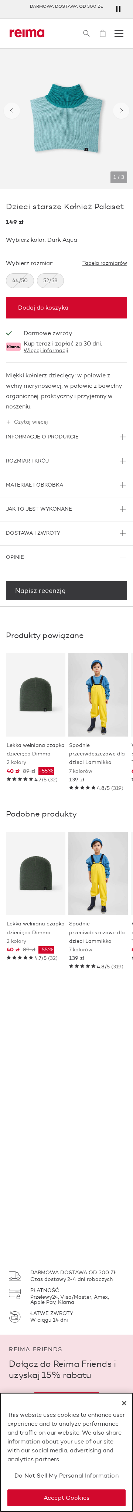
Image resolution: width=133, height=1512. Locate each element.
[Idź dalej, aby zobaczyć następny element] (121, 111)
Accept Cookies (66, 1497)
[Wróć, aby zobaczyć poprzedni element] (12, 111)
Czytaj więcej (31, 422)
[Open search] (86, 33)
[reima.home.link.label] (27, 33)
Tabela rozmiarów (104, 263)
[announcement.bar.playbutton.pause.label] (118, 9)
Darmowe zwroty (48, 333)
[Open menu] (119, 33)
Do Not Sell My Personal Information (66, 1475)
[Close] (124, 1403)
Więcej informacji (46, 351)
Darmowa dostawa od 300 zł (66, 6)
